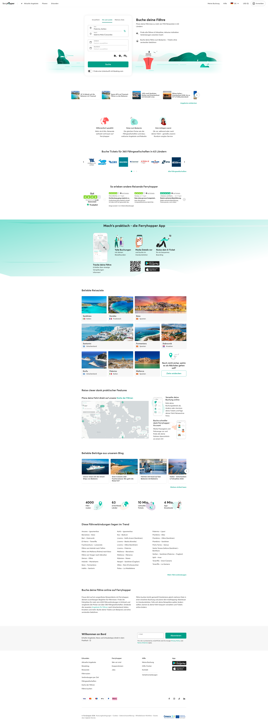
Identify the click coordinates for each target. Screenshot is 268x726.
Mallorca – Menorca (125, 555)
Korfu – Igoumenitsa (125, 531)
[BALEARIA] (123, 162)
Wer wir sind (116, 662)
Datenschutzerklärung (126, 716)
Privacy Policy (175, 641)
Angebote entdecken (188, 103)
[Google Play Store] (152, 263)
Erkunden (54, 3)
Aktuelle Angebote (31, 3)
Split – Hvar (157, 557)
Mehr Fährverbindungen (176, 575)
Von (95, 26)
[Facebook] (169, 699)
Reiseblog (85, 666)
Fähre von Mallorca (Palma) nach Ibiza (96, 551)
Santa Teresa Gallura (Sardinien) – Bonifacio (166, 549)
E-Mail (141, 634)
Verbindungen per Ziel (90, 677)
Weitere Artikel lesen (178, 487)
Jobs (113, 670)
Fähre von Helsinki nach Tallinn (93, 548)
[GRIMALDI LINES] (91, 162)
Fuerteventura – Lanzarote (92, 545)
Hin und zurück (107, 20)
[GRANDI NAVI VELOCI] (112, 162)
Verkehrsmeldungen (149, 675)
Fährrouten (86, 673)
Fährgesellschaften (89, 681)
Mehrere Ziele (119, 20)
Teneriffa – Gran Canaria (162, 561)
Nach (95, 32)
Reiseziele (85, 670)
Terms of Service (142, 643)
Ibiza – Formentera (89, 565)
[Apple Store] (152, 269)
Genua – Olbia (87, 558)
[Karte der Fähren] (115, 420)
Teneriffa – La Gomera (161, 564)
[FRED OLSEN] (155, 162)
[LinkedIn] (184, 699)
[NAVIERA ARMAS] (144, 162)
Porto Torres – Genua (161, 545)
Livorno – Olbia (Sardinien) (127, 545)
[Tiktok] (179, 699)
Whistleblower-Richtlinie (144, 716)
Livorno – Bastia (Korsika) (126, 541)
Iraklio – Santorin (88, 568)
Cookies (115, 716)
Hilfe (225, 3)
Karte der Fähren (125, 398)
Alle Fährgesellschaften (177, 171)
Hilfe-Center (147, 666)
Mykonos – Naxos (123, 558)
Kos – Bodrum (122, 535)
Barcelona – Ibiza (88, 535)
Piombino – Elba (159, 535)
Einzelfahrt (96, 20)
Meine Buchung (214, 3)
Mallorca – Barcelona (125, 551)
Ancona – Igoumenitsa (90, 531)
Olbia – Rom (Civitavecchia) (127, 565)
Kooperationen (117, 666)
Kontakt (145, 670)
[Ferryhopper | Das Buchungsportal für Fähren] (9, 3)
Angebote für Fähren (100, 607)
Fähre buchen (87, 689)
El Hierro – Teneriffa (89, 541)
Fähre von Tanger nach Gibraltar (94, 555)
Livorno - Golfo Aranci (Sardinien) (129, 538)
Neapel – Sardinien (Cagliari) (128, 562)
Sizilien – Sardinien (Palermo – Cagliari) (168, 554)
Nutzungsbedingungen (103, 716)
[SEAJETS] (176, 162)
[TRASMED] (134, 162)
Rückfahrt (97, 46)
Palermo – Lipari (159, 531)
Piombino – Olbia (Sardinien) (163, 538)
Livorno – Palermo (124, 548)
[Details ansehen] (90, 640)
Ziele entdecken (173, 373)
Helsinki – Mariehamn (90, 562)
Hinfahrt (96, 41)
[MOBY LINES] (102, 162)
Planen (44, 3)
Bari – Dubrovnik (88, 538)
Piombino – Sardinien (161, 541)
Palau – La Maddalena (126, 568)
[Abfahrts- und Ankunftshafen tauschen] (125, 31)
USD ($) (246, 3)
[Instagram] (174, 699)
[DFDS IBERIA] (165, 162)
